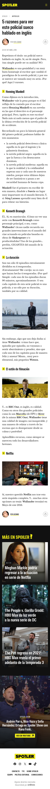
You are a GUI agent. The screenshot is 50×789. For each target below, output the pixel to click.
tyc (23, 771)
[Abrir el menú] (46, 5)
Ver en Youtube (23, 735)
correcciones (37, 774)
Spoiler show (25, 716)
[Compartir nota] (45, 42)
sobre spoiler (32, 771)
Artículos (15, 16)
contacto (16, 771)
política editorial (22, 774)
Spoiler (4, 16)
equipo (10, 774)
